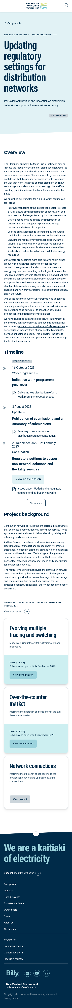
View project (20, 799)
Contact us (10, 929)
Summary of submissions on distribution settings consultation (37, 433)
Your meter (10, 939)
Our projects (10, 909)
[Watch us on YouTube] (36, 973)
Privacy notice (11, 998)
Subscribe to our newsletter (19, 872)
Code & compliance (14, 903)
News (7, 916)
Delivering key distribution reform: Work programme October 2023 (37, 394)
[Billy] (12, 973)
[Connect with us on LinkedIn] (46, 973)
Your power (10, 884)
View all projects (12, 611)
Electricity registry (13, 959)
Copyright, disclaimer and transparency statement (31, 994)
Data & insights (12, 897)
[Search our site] (66, 4)
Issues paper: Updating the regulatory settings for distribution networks (39, 491)
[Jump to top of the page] (36, 833)
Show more (36, 503)
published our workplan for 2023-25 (27, 199)
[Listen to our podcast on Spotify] (27, 973)
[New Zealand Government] (22, 987)
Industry (8, 890)
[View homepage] (36, 6)
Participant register (14, 946)
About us (9, 922)
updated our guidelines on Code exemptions (41, 326)
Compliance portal (13, 952)
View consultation (28, 479)
